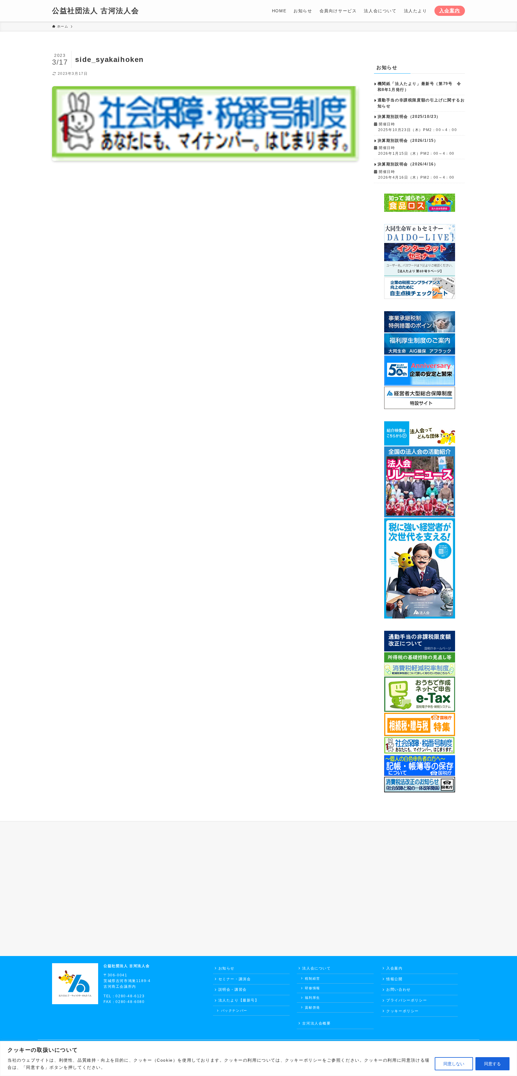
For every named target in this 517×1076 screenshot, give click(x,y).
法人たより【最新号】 (238, 1000)
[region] (258, 1058)
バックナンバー (234, 1010)
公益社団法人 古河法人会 (95, 10)
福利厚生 (312, 997)
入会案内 (449, 10)
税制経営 (312, 978)
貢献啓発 (312, 1007)
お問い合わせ (398, 989)
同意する (492, 1063)
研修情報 (312, 988)
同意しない (453, 1063)
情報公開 (394, 979)
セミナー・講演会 (234, 979)
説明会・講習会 (232, 989)
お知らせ (226, 968)
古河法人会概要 (316, 1023)
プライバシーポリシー (406, 1000)
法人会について (316, 968)
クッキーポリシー (402, 1011)
